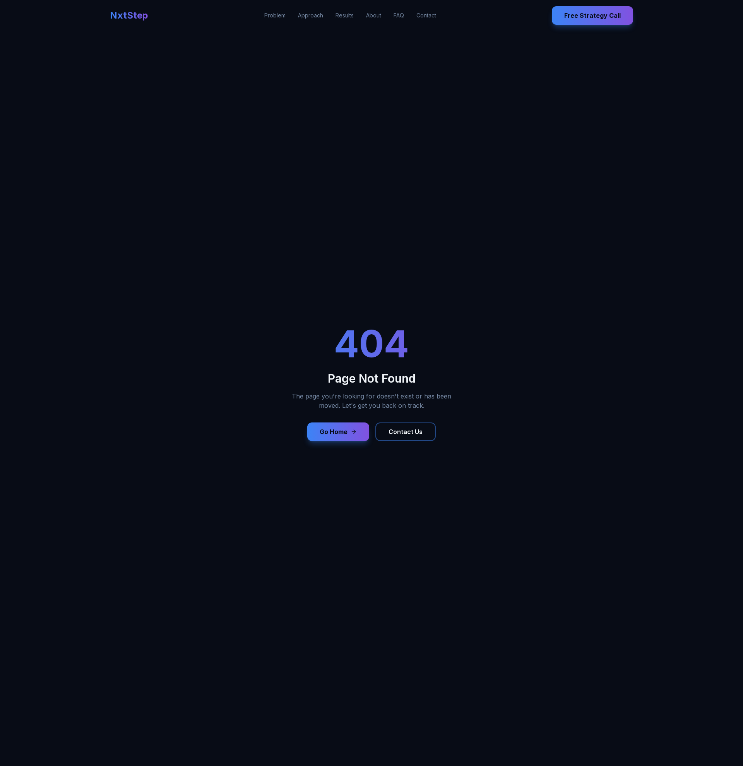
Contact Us (406, 432)
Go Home (334, 432)
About (373, 15)
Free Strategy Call (592, 15)
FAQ (399, 15)
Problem (275, 15)
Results (345, 15)
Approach (310, 15)
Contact (426, 15)
